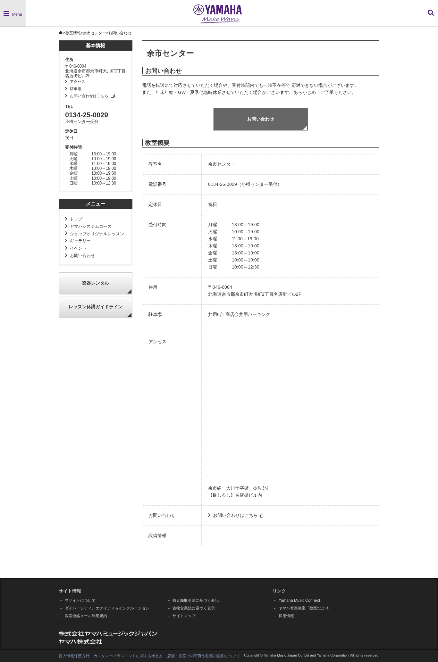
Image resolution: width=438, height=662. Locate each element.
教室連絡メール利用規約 (86, 616)
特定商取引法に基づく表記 (196, 600)
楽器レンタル (95, 283)
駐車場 (75, 89)
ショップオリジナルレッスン (97, 234)
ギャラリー (80, 241)
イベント (78, 248)
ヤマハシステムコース (91, 226)
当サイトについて (80, 600)
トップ (76, 219)
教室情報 (73, 33)
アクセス (77, 81)
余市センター (94, 33)
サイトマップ (184, 616)
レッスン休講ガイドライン (95, 306)
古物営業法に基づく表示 (194, 608)
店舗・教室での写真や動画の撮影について (203, 656)
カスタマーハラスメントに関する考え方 (128, 656)
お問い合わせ (82, 255)
